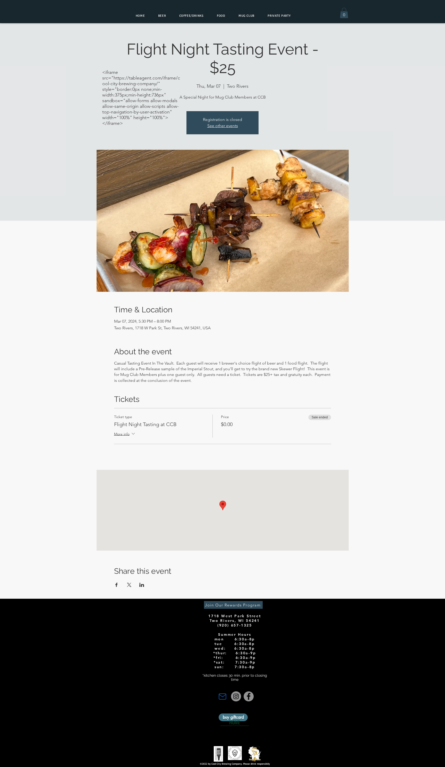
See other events (222, 125)
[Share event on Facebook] (116, 585)
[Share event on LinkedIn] (141, 585)
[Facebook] (249, 696)
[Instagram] (236, 696)
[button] (344, 13)
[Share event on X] (129, 585)
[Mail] (222, 696)
